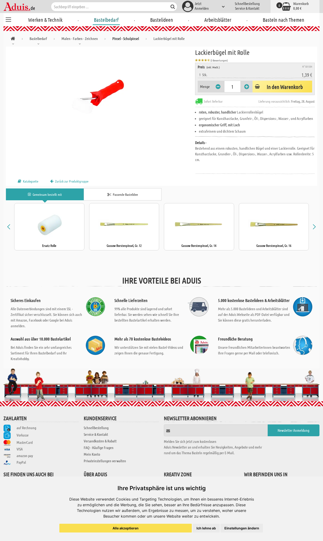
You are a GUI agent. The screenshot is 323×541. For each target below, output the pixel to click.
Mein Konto (92, 454)
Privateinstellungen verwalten (105, 460)
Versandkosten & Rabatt (100, 441)
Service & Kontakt (247, 8)
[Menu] (8, 19)
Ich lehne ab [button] (206, 528)
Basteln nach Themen (283, 20)
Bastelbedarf (106, 20)
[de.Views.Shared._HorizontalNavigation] (13, 39)
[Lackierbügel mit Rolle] (100, 100)
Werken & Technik (45, 20)
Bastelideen (161, 20)
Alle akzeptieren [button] (126, 528)
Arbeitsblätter (217, 20)
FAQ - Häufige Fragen (98, 447)
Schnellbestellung (247, 3)
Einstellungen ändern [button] (241, 528)
